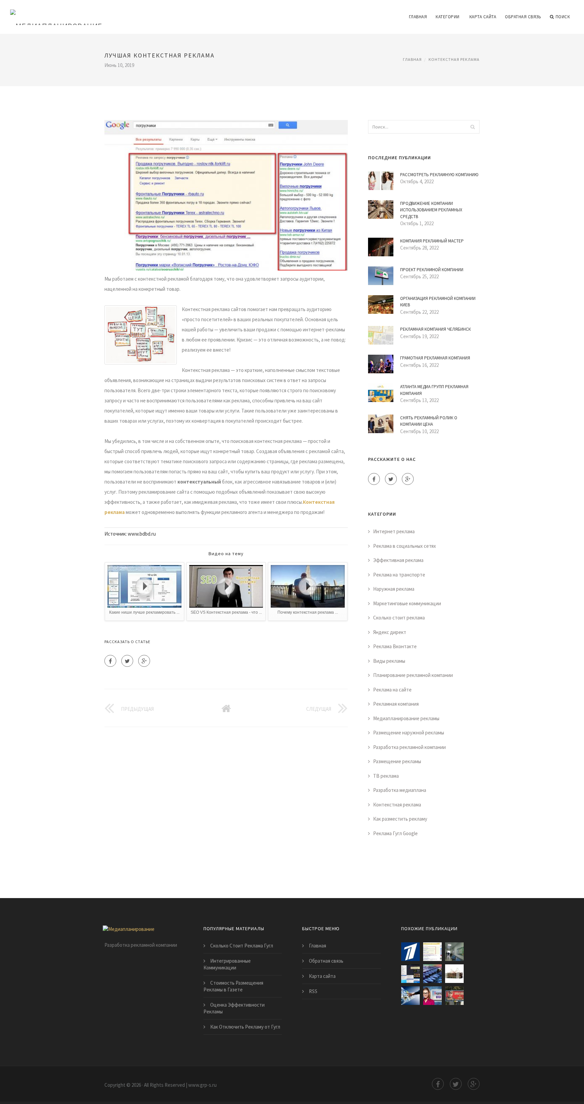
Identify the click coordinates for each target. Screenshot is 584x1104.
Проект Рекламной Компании (431, 270)
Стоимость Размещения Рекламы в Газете (233, 986)
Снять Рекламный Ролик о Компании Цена (428, 421)
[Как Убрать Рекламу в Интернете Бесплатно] (410, 973)
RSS (313, 991)
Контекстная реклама (454, 59)
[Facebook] (110, 661)
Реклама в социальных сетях (404, 546)
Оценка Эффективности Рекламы (234, 1008)
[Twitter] (127, 661)
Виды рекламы (389, 661)
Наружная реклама (393, 589)
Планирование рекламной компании (413, 675)
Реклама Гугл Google (395, 833)
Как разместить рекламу (400, 819)
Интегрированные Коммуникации (227, 964)
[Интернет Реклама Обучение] (454, 973)
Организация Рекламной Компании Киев (438, 302)
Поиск (563, 17)
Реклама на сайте (392, 689)
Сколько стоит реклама (399, 617)
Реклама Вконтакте (395, 646)
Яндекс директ (389, 632)
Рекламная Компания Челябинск (435, 329)
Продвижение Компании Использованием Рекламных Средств (431, 210)
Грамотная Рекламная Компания (435, 358)
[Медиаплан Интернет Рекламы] (454, 951)
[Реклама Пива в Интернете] (454, 995)
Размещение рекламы (397, 761)
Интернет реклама (394, 531)
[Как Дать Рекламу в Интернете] (432, 995)
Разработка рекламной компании (409, 747)
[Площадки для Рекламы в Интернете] (432, 951)
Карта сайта (482, 17)
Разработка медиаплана (399, 790)
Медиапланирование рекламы (406, 718)
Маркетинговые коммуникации (407, 603)
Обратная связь (523, 17)
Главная (418, 17)
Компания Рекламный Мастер (432, 241)
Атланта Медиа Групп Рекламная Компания (434, 390)
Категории (448, 17)
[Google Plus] (144, 661)
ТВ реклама (386, 776)
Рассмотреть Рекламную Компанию (439, 175)
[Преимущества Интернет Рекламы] (410, 995)
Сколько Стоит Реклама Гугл (241, 945)
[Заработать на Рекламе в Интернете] (410, 951)
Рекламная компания (396, 704)
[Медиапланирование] (56, 12)
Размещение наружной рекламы (408, 732)
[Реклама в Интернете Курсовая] (432, 973)
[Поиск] (472, 127)
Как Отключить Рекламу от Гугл (245, 1027)
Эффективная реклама (398, 560)
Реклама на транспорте (399, 574)
